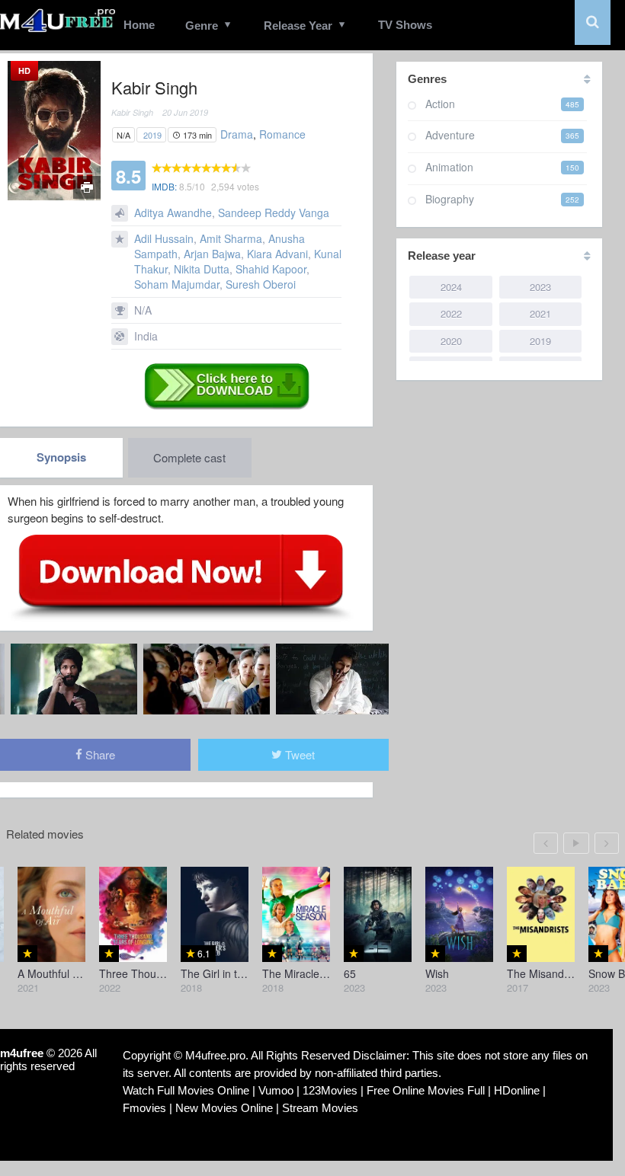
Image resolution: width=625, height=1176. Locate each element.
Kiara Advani (277, 253)
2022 (451, 313)
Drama (236, 134)
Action (440, 103)
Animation (449, 167)
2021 (540, 313)
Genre (201, 25)
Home (139, 24)
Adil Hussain (164, 238)
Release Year (298, 25)
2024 (451, 287)
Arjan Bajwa (212, 253)
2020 (451, 341)
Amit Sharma (231, 238)
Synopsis (61, 457)
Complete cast (189, 457)
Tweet (298, 754)
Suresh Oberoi (261, 284)
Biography (449, 199)
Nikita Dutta (201, 268)
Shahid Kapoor (271, 268)
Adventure (450, 135)
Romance (282, 134)
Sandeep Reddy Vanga (273, 212)
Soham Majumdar (177, 284)
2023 (540, 287)
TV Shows (405, 24)
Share (98, 754)
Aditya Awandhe (173, 212)
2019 (152, 135)
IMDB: (164, 186)
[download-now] (181, 576)
